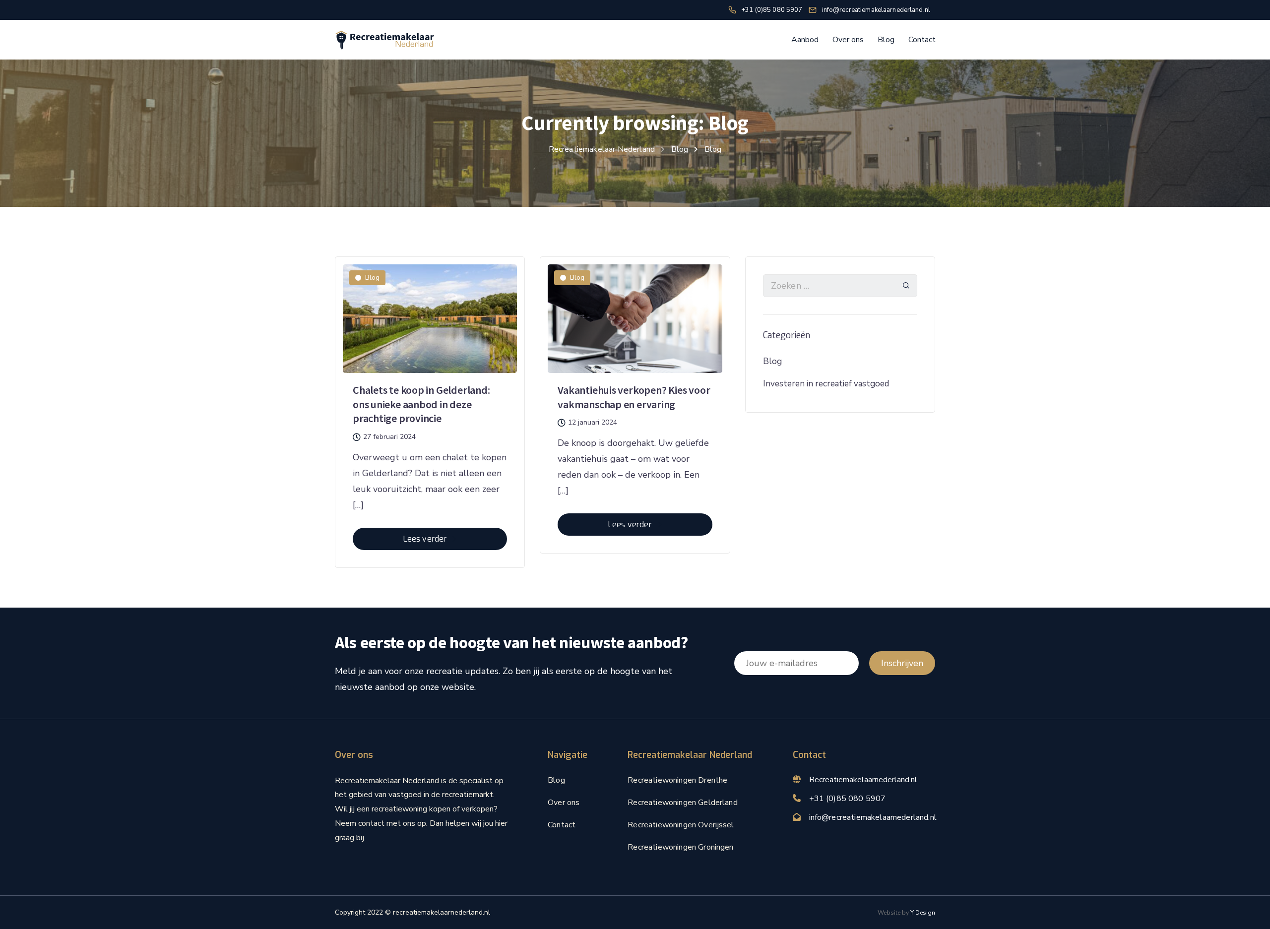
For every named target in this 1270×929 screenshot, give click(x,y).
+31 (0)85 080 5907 (847, 798)
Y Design (922, 913)
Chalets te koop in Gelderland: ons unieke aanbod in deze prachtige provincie (421, 404)
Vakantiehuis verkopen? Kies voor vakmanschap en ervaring (634, 397)
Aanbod (805, 39)
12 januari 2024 (592, 423)
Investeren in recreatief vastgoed (826, 383)
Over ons (848, 39)
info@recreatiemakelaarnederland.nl (873, 817)
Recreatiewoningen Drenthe (677, 780)
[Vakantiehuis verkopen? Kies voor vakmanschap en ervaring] (634, 314)
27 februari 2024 (389, 437)
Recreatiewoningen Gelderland (682, 802)
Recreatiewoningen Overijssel (681, 824)
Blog (886, 39)
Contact (922, 39)
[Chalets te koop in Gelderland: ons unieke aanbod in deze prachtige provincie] (429, 314)
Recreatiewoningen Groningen (680, 847)
